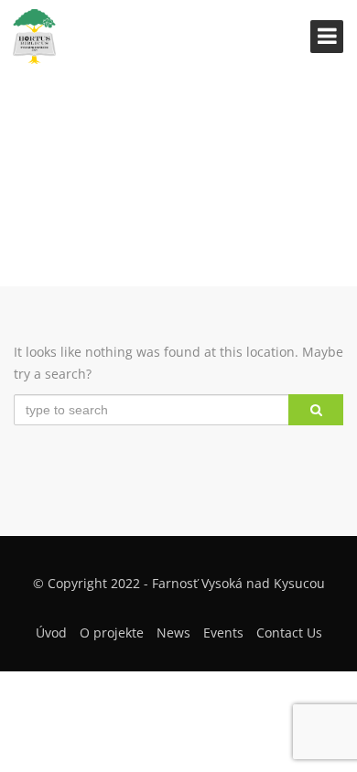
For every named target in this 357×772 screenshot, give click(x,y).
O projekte (112, 632)
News (173, 632)
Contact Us (289, 632)
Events (223, 632)
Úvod (51, 632)
